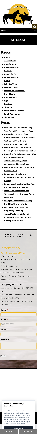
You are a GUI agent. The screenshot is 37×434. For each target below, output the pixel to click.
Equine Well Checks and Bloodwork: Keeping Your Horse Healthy (19, 177)
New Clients (9, 94)
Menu (3, 30)
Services (8, 104)
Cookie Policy (10, 74)
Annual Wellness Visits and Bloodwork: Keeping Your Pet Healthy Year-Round (17, 217)
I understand (18, 428)
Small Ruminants (12, 114)
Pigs (6, 101)
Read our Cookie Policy (17, 424)
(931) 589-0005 (9, 256)
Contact (8, 71)
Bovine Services (11, 67)
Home (7, 81)
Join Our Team (10, 84)
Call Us (10, 431)
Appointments (10, 64)
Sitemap (8, 107)
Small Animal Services (14, 111)
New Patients (10, 97)
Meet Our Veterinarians (14, 91)
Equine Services (11, 77)
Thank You (9, 117)
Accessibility (10, 61)
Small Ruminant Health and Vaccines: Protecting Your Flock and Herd (19, 194)
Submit (3, 355)
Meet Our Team (11, 87)
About (7, 57)
